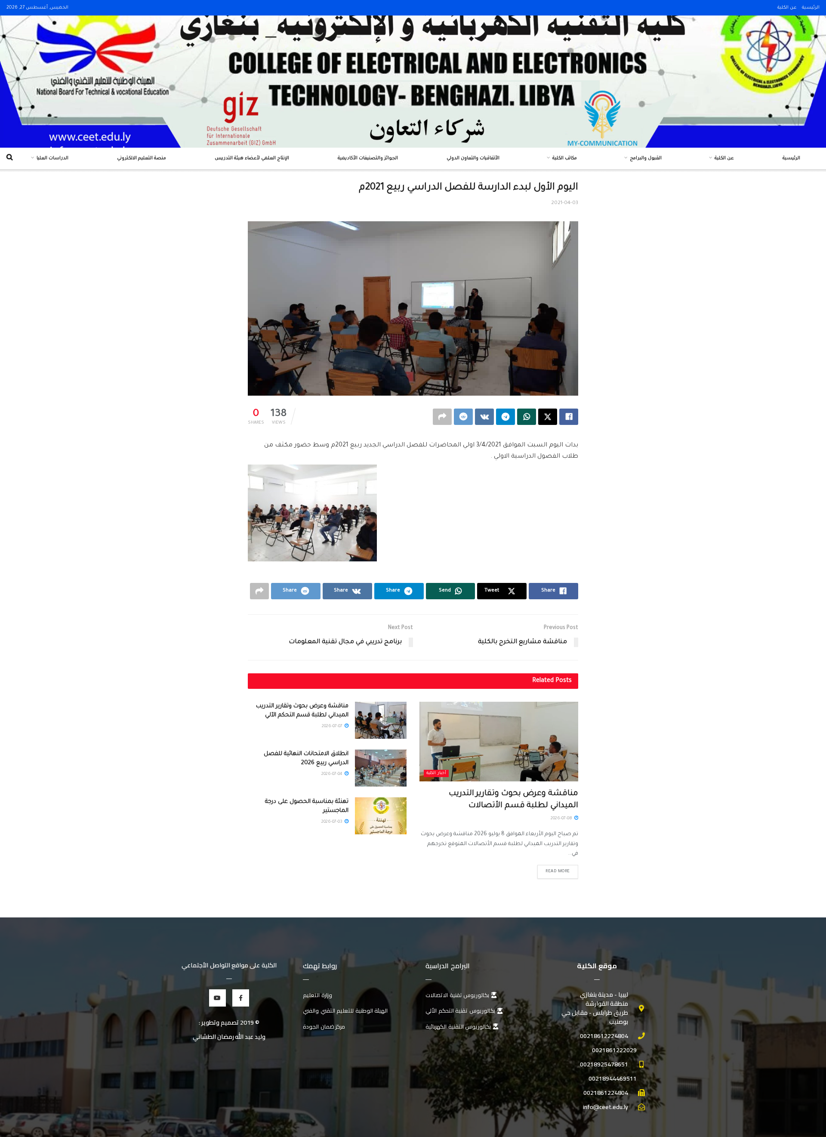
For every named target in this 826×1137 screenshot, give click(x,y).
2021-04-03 (564, 203)
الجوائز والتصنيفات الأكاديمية (368, 158)
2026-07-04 (332, 774)
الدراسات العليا (52, 158)
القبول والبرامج (646, 158)
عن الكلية (787, 7)
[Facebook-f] (240, 997)
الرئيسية (811, 7)
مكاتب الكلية (564, 158)
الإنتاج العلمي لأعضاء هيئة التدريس (252, 158)
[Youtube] (217, 997)
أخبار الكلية (436, 773)
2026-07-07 (333, 726)
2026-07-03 (332, 822)
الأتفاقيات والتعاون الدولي (473, 158)
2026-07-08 (562, 818)
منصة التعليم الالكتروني (141, 158)
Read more (558, 871)
